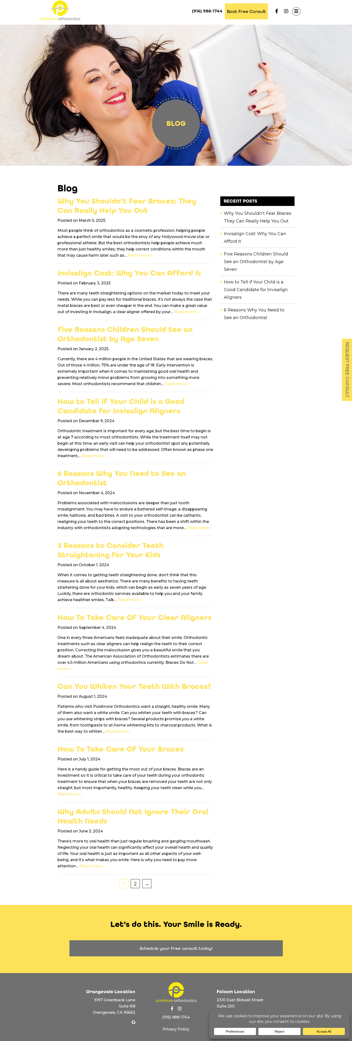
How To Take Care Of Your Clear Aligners (134, 617)
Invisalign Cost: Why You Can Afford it (129, 273)
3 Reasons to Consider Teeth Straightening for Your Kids (110, 550)
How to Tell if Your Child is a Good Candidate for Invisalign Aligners (120, 406)
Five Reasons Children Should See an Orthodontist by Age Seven (125, 334)
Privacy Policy (176, 1029)
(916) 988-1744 (207, 11)
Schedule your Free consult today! (176, 948)
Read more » (140, 255)
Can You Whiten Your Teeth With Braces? (134, 686)
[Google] (133, 1022)
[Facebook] (276, 11)
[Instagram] (286, 11)
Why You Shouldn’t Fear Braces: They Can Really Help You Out (126, 205)
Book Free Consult (246, 11)
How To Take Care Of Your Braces (120, 749)
